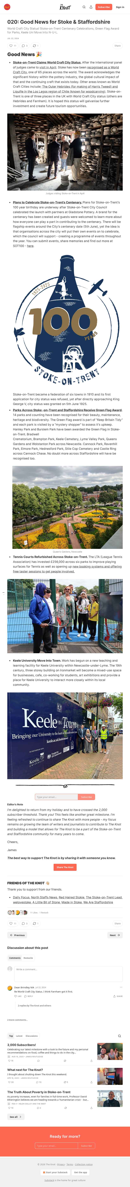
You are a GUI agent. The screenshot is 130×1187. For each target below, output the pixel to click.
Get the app (80, 1172)
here (30, 246)
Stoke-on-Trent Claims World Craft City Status (47, 62)
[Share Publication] (91, 7)
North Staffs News (44, 897)
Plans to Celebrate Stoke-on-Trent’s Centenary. (47, 202)
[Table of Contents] (3, 593)
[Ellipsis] (121, 987)
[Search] (84, 7)
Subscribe (104, 7)
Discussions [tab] (32, 1036)
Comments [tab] (14, 958)
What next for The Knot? (25, 1070)
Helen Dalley (25, 1104)
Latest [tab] (19, 1036)
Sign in (120, 7)
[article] (65, 1053)
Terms (70, 1164)
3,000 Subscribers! (21, 1045)
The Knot (41, 1104)
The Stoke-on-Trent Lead (104, 897)
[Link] (2, 54)
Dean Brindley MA (24, 987)
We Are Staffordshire (98, 902)
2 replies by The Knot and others (34, 1005)
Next (113, 935)
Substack (49, 1180)
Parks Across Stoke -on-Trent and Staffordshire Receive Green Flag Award (67, 410)
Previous (19, 935)
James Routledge (34, 1056)
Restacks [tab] (28, 958)
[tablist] (21, 958)
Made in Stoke (72, 902)
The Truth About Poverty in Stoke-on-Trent (38, 1092)
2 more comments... (17, 1019)
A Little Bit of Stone (46, 902)
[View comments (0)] (38, 1061)
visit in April (47, 67)
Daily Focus (21, 897)
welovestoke (22, 902)
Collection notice (84, 1164)
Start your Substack (57, 1172)
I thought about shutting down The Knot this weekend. (37, 1074)
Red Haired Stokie (71, 897)
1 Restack (43, 912)
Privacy (61, 1164)
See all (14, 1116)
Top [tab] (11, 1036)
